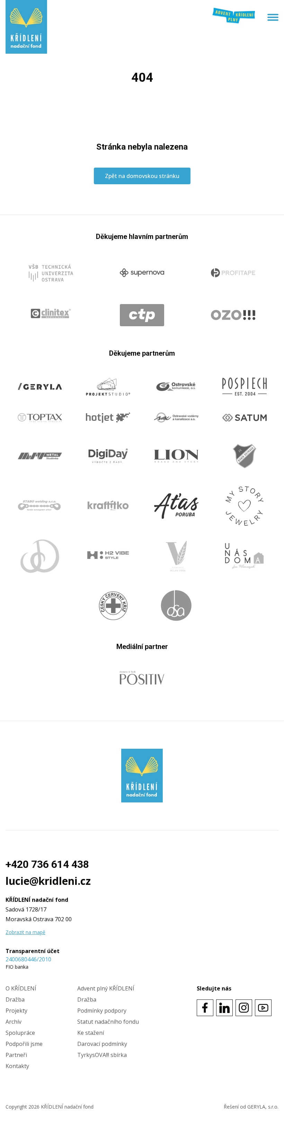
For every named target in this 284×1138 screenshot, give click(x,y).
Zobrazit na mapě (25, 932)
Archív (13, 1021)
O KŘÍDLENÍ (21, 988)
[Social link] (205, 1007)
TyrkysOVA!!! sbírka (102, 1055)
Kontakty (17, 1066)
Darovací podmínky (102, 1044)
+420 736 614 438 (47, 864)
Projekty (16, 1010)
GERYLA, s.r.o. (262, 1106)
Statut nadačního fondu (108, 1021)
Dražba (15, 999)
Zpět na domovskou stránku (142, 176)
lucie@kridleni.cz (48, 881)
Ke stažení (90, 1033)
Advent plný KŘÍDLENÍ (105, 988)
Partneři (16, 1055)
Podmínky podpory (101, 1010)
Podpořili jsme (24, 1044)
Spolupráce (20, 1033)
